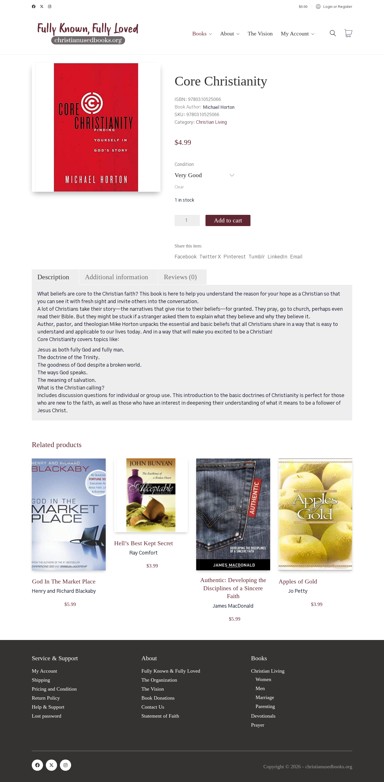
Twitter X (210, 257)
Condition (184, 164)
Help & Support (48, 707)
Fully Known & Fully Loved (170, 671)
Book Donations (158, 698)
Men (260, 688)
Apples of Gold (298, 581)
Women (263, 679)
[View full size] (40, 72)
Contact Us (152, 707)
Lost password (46, 716)
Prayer (257, 725)
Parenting (265, 706)
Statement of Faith (160, 716)
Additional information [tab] (116, 277)
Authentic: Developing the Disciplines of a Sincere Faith (233, 588)
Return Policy (46, 698)
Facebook (185, 257)
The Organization (159, 680)
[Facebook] (37, 765)
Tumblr (257, 257)
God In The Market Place (64, 581)
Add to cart (228, 220)
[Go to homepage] (88, 34)
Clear (179, 187)
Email (296, 257)
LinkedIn (277, 257)
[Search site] (333, 34)
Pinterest (234, 257)
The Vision (152, 689)
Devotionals (263, 716)
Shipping (41, 680)
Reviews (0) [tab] (180, 277)
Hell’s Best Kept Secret (143, 543)
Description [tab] (53, 277)
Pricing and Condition (54, 689)
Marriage (265, 697)
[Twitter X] (51, 765)
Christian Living (211, 122)
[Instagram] (65, 765)
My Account (44, 671)
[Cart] (348, 34)
